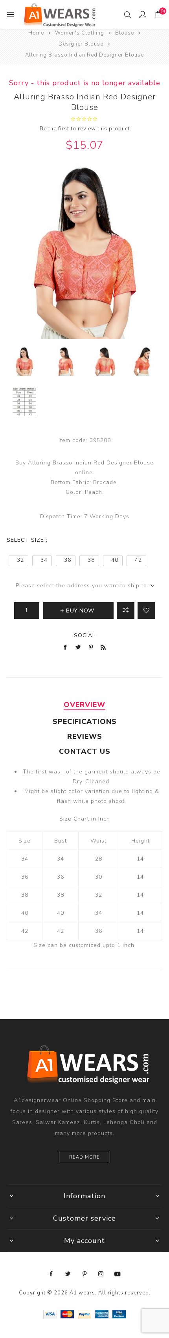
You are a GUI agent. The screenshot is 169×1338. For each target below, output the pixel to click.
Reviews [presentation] (84, 736)
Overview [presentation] (84, 704)
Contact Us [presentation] (84, 751)
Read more (84, 1157)
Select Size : (27, 540)
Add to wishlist (146, 610)
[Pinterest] (84, 1274)
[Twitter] (68, 1274)
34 (44, 560)
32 (20, 560)
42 (138, 560)
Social (85, 635)
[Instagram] (101, 1274)
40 (114, 560)
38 (91, 560)
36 (67, 560)
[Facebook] (51, 1274)
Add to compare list (125, 610)
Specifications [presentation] (85, 721)
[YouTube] (117, 1274)
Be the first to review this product (85, 128)
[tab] (84, 704)
